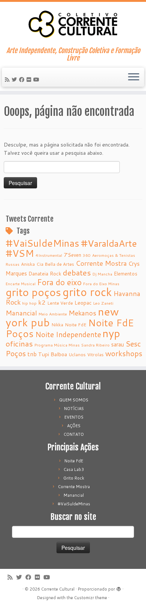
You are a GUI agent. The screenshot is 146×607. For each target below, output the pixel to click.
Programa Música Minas (57, 345)
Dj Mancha (102, 274)
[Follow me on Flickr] (30, 79)
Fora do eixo (59, 282)
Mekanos (82, 313)
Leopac (83, 302)
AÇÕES (73, 426)
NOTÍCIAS (74, 409)
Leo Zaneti (103, 303)
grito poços (33, 291)
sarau (117, 344)
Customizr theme (90, 598)
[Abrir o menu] (133, 77)
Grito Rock (73, 478)
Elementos (125, 273)
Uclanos (77, 354)
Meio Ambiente (53, 314)
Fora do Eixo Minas (101, 283)
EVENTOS (73, 417)
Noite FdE (75, 324)
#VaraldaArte (109, 243)
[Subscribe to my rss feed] (8, 79)
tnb (32, 354)
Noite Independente (68, 334)
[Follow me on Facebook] (23, 79)
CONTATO (74, 434)
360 (87, 255)
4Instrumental (49, 255)
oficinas (19, 343)
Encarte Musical (21, 283)
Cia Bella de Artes (55, 264)
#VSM (20, 253)
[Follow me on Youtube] (37, 79)
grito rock (87, 291)
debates (77, 272)
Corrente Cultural (57, 589)
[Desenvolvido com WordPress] (118, 587)
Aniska (28, 264)
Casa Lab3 (74, 469)
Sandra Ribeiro (95, 345)
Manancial (21, 313)
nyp (111, 333)
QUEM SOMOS (73, 400)
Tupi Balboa (52, 354)
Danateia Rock (44, 273)
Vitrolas (95, 354)
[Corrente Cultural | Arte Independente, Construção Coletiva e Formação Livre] (73, 24)
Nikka (57, 324)
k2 (42, 302)
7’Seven (72, 254)
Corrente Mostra (101, 263)
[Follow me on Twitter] (15, 79)
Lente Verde (60, 303)
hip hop (29, 303)
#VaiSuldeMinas (42, 243)
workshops (123, 353)
